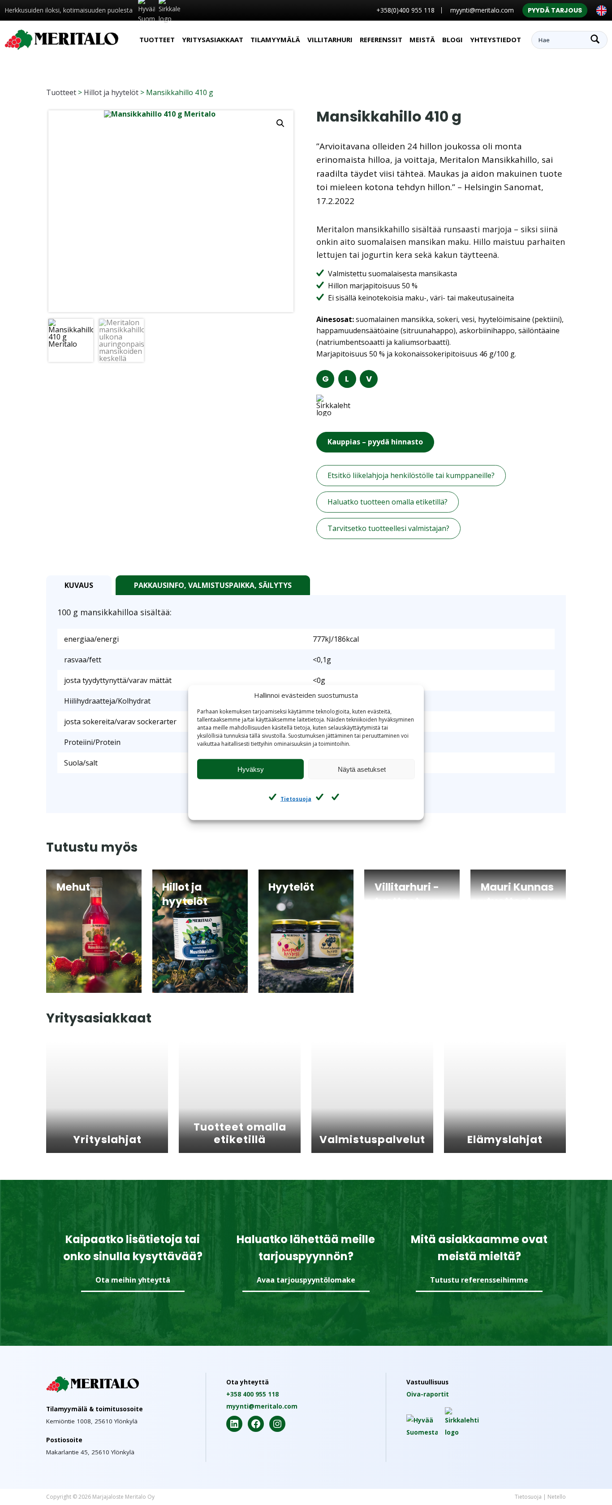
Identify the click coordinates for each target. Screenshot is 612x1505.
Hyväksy (250, 769)
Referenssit (381, 39)
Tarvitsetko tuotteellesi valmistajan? (388, 528)
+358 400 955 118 (252, 1394)
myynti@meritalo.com (482, 10)
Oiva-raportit (427, 1394)
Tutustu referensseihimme (479, 1280)
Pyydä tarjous (555, 10)
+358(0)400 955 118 (405, 10)
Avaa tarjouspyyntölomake (306, 1280)
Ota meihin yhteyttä (132, 1280)
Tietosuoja (295, 798)
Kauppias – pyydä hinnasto (375, 442)
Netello (556, 1497)
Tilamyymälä (275, 39)
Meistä (422, 39)
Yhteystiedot (495, 39)
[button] (280, 123)
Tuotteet (157, 39)
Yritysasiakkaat (212, 39)
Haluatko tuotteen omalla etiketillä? (388, 502)
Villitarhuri (330, 39)
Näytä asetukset (362, 769)
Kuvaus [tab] (79, 585)
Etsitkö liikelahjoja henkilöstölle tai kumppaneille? (411, 475)
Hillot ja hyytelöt (111, 92)
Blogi (452, 39)
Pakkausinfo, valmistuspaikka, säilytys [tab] (213, 585)
